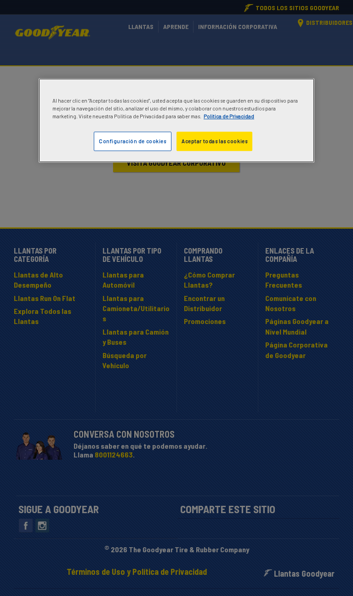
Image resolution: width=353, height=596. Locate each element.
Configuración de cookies (132, 142)
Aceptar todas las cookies (214, 142)
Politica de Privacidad (229, 117)
